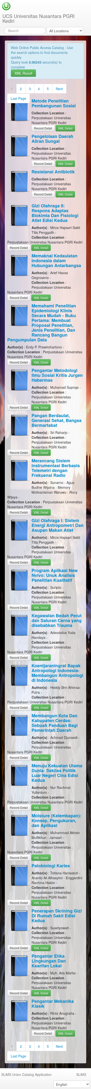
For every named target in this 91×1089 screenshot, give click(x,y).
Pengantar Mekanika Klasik (53, 1003)
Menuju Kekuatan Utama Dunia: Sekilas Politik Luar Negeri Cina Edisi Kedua (57, 772)
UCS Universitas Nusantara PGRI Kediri (38, 18)
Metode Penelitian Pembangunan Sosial (54, 103)
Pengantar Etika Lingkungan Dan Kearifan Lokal (49, 961)
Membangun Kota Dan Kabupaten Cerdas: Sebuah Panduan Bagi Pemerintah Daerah (55, 722)
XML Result (23, 73)
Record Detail (43, 128)
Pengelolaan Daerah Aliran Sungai (52, 138)
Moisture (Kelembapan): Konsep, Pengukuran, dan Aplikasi (56, 820)
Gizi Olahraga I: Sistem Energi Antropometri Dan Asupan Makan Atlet (57, 525)
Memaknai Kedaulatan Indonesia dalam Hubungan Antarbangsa (56, 261)
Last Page (18, 98)
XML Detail (65, 128)
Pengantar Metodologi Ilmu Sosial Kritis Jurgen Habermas (57, 375)
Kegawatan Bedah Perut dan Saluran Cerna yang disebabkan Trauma (57, 620)
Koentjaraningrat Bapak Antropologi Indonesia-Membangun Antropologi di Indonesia (57, 672)
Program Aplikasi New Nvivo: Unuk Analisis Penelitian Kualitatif (55, 575)
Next (59, 88)
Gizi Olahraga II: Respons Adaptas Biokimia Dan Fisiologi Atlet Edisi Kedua (55, 213)
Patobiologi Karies (51, 865)
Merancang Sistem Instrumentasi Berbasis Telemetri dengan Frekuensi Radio (56, 467)
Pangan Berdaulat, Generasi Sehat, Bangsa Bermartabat (57, 420)
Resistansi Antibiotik (53, 172)
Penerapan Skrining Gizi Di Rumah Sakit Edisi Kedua (57, 916)
